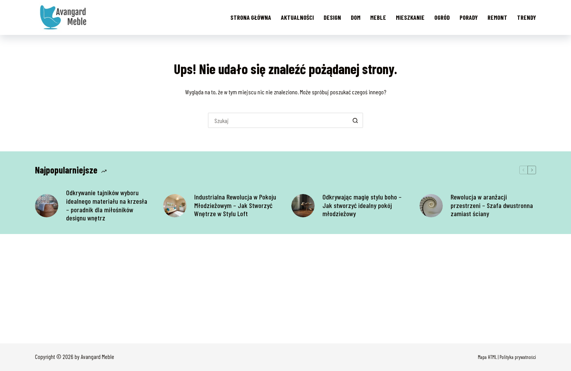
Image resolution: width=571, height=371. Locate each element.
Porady (469, 17)
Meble (378, 17)
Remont (497, 17)
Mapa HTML (487, 357)
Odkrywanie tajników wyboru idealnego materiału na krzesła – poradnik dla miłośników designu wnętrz (106, 205)
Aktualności (297, 17)
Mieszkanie (410, 17)
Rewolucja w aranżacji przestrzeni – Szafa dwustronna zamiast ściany (492, 205)
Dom (355, 17)
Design (332, 17)
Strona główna (250, 17)
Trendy (526, 17)
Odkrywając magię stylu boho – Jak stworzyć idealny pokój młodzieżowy (362, 205)
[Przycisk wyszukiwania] (355, 120)
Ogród (442, 17)
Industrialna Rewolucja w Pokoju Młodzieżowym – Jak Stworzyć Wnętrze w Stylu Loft (235, 205)
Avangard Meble (97, 356)
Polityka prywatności (518, 357)
